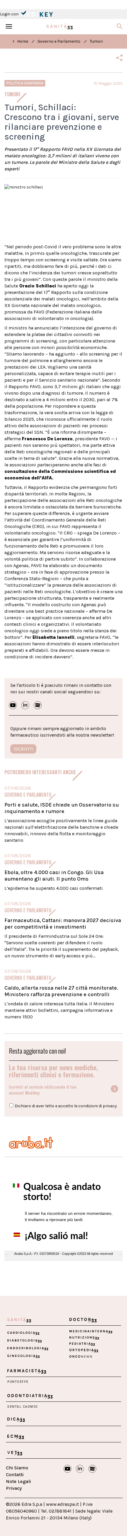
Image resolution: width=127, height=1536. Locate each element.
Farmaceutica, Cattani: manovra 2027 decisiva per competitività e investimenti (62, 923)
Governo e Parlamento (59, 41)
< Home (20, 41)
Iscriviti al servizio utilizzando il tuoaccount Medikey (42, 1090)
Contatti (15, 1474)
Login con (9, 14)
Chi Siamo (17, 1468)
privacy (110, 1105)
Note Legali (18, 1481)
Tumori (96, 41)
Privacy (14, 1488)
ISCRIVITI (23, 749)
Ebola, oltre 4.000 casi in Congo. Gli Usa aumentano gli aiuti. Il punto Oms (54, 875)
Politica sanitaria (24, 83)
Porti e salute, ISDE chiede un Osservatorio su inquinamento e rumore (61, 808)
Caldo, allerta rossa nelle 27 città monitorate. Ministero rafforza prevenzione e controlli (61, 991)
